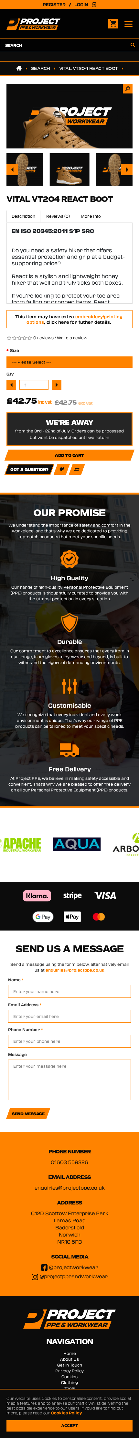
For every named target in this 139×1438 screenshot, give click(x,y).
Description (23, 216)
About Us (69, 1359)
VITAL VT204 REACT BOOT (88, 68)
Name (16, 980)
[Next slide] (127, 169)
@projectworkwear (73, 1267)
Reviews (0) (58, 216)
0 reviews (43, 338)
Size (14, 350)
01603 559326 (69, 1162)
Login (81, 4)
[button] (23, 169)
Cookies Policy (66, 1413)
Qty (10, 374)
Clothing (69, 1382)
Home (69, 1353)
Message (17, 1054)
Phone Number (25, 1029)
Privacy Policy (69, 1371)
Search (40, 68)
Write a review (72, 338)
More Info (91, 216)
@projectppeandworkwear (74, 1276)
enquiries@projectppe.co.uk (75, 970)
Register (54, 4)
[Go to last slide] (12, 169)
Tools (69, 1388)
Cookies (69, 1376)
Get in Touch (69, 1365)
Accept (69, 1425)
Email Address (25, 1005)
